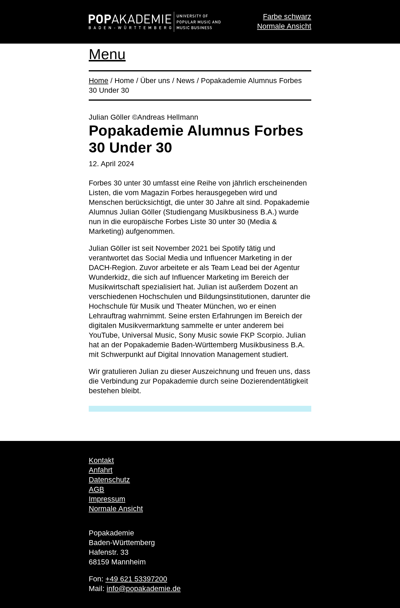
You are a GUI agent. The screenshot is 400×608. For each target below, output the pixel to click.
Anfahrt (100, 470)
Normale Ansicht (284, 26)
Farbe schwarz (287, 16)
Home (98, 80)
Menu (107, 54)
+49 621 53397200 (136, 579)
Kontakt (101, 460)
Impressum (107, 499)
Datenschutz (109, 479)
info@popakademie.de (144, 588)
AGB (96, 489)
